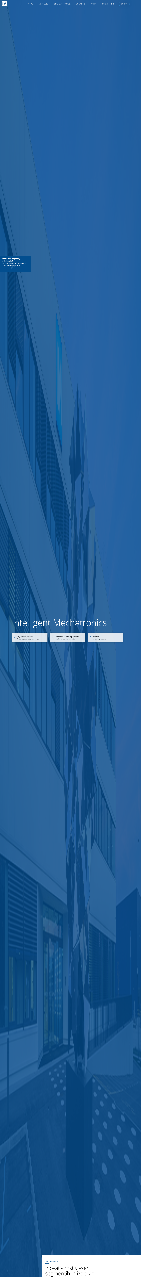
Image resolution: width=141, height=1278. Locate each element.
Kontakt (124, 4)
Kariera (93, 4)
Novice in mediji (107, 4)
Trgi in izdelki (43, 4)
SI (135, 4)
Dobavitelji (80, 4)
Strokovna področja (62, 4)
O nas (30, 4)
